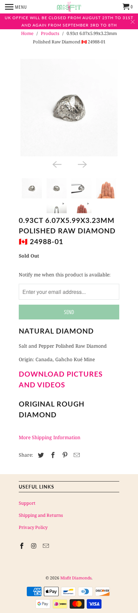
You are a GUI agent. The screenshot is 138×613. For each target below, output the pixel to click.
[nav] (16, 6)
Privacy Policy (33, 527)
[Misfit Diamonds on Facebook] (22, 546)
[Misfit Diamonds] (69, 6)
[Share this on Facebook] (52, 455)
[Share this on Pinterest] (64, 455)
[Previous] (56, 163)
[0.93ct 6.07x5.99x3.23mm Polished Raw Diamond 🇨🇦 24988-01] (69, 107)
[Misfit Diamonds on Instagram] (34, 546)
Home (27, 33)
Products (50, 33)
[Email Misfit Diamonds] (46, 546)
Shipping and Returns (41, 515)
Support (27, 503)
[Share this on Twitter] (39, 455)
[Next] (81, 163)
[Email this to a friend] (75, 455)
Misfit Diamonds (75, 578)
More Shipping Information (49, 437)
